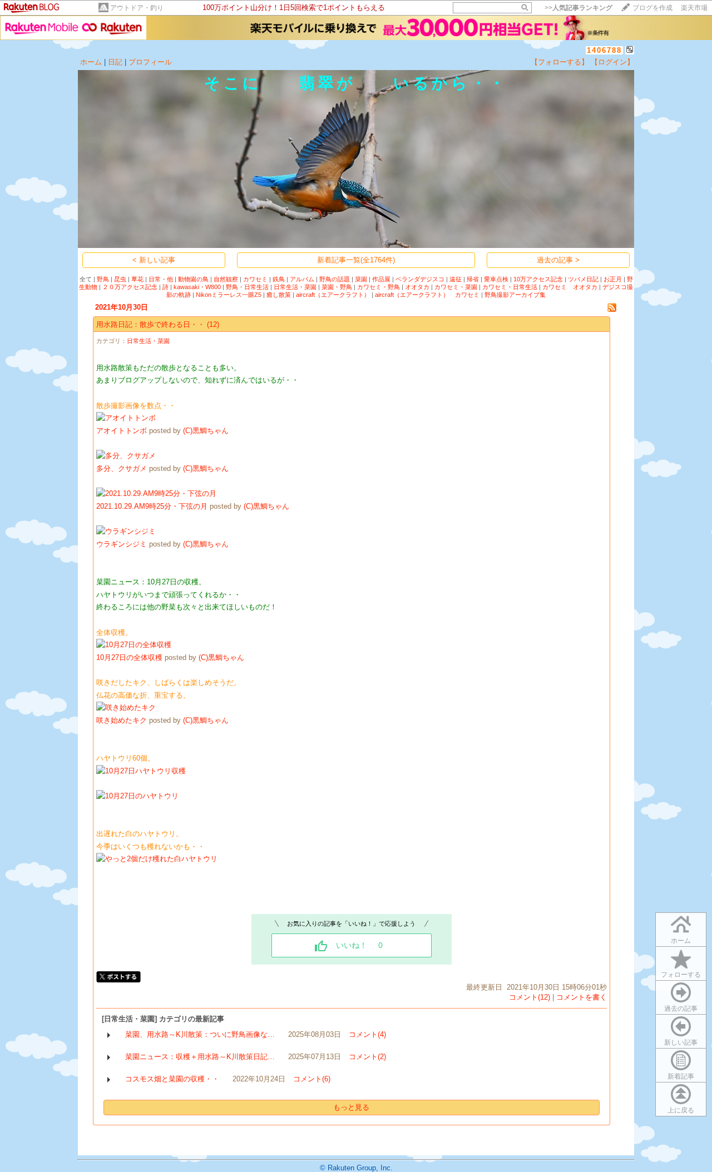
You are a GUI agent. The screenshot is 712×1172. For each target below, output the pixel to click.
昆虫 (120, 279)
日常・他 (161, 279)
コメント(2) (367, 1056)
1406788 (604, 50)
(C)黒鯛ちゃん (206, 430)
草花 (137, 279)
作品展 (381, 279)
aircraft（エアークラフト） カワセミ (427, 294)
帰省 (473, 279)
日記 (115, 62)
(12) (213, 324)
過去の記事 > (558, 260)
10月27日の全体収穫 (129, 657)
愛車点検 (496, 279)
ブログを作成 (652, 8)
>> (578, 8)
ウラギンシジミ (121, 544)
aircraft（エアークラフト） (333, 294)
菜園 (361, 279)
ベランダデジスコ (419, 279)
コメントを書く (581, 997)
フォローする (681, 975)
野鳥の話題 (334, 279)
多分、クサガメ (121, 468)
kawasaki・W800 (197, 287)
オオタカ (417, 287)
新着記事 (681, 1076)
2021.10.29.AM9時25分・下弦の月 (151, 506)
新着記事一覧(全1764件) (356, 260)
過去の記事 (681, 1008)
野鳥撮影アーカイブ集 (515, 294)
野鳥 (103, 279)
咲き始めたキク (121, 720)
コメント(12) (529, 997)
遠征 (455, 279)
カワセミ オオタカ (569, 287)
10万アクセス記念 (538, 279)
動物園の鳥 (193, 279)
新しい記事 (681, 1042)
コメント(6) (311, 1079)
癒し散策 (278, 294)
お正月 (613, 279)
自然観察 (226, 279)
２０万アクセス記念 (129, 287)
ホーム (91, 62)
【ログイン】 (612, 62)
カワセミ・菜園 (455, 287)
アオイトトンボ (121, 430)
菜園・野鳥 (337, 287)
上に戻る (681, 1110)
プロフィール (150, 62)
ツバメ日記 (583, 279)
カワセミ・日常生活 (509, 287)
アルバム (302, 279)
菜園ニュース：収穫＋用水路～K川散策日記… (200, 1056)
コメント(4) (367, 1034)
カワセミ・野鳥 (378, 287)
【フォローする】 (560, 62)
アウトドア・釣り (137, 8)
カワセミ (255, 279)
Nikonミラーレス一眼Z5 (228, 294)
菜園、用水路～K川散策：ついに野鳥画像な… (200, 1034)
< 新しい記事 (153, 260)
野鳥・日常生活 (247, 287)
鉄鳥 (279, 279)
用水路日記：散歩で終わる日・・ (150, 324)
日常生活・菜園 (295, 287)
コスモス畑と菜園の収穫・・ (172, 1079)
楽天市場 (694, 8)
